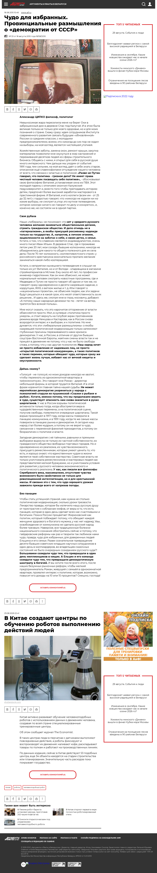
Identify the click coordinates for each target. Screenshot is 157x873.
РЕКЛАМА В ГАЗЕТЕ (69, 838)
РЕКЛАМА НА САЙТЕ (48, 838)
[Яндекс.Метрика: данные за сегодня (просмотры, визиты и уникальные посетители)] (37, 863)
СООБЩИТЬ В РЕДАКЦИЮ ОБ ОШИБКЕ (37, 841)
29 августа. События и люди (128, 33)
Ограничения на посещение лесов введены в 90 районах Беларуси (128, 82)
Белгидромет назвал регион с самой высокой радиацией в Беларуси (128, 45)
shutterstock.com (12, 702)
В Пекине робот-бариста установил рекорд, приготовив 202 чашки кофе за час (32, 812)
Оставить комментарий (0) (52, 588)
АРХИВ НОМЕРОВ (28, 838)
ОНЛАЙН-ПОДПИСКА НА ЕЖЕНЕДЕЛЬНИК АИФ (101, 838)
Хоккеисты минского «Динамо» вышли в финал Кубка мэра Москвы (128, 69)
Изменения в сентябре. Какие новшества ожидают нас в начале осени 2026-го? (128, 57)
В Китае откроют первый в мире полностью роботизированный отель (81, 812)
